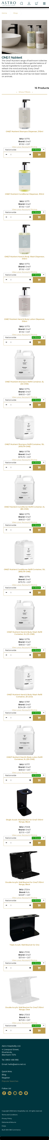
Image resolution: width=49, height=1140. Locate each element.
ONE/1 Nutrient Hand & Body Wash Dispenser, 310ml (24, 257)
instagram (15, 1093)
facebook (4, 1093)
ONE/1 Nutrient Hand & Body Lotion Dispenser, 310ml (24, 320)
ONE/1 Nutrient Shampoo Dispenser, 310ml (24, 131)
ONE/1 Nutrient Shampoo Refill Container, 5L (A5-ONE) (24, 383)
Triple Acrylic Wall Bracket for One (24, 945)
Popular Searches (10, 1081)
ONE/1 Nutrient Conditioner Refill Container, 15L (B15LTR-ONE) (24, 570)
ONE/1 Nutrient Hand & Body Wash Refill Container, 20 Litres (24, 695)
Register (6, 1078)
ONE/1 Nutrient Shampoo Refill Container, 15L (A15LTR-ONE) (24, 445)
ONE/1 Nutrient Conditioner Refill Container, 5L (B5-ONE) (24, 508)
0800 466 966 (12, 1060)
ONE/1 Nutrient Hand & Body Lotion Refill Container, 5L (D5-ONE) (24, 758)
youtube (20, 1093)
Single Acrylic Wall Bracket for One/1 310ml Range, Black (24, 821)
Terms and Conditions (9, 1115)
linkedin (9, 1093)
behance (26, 1093)
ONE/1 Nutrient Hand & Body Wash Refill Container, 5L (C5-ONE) (24, 633)
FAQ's (4, 1126)
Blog (4, 1075)
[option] (24, 37)
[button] (24, 150)
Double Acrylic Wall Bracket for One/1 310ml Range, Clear (24, 1008)
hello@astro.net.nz (17, 1064)
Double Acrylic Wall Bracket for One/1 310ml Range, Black (24, 883)
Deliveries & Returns (9, 1122)
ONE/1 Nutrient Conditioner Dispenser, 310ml (24, 194)
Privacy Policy (7, 1118)
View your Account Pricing (24, 147)
